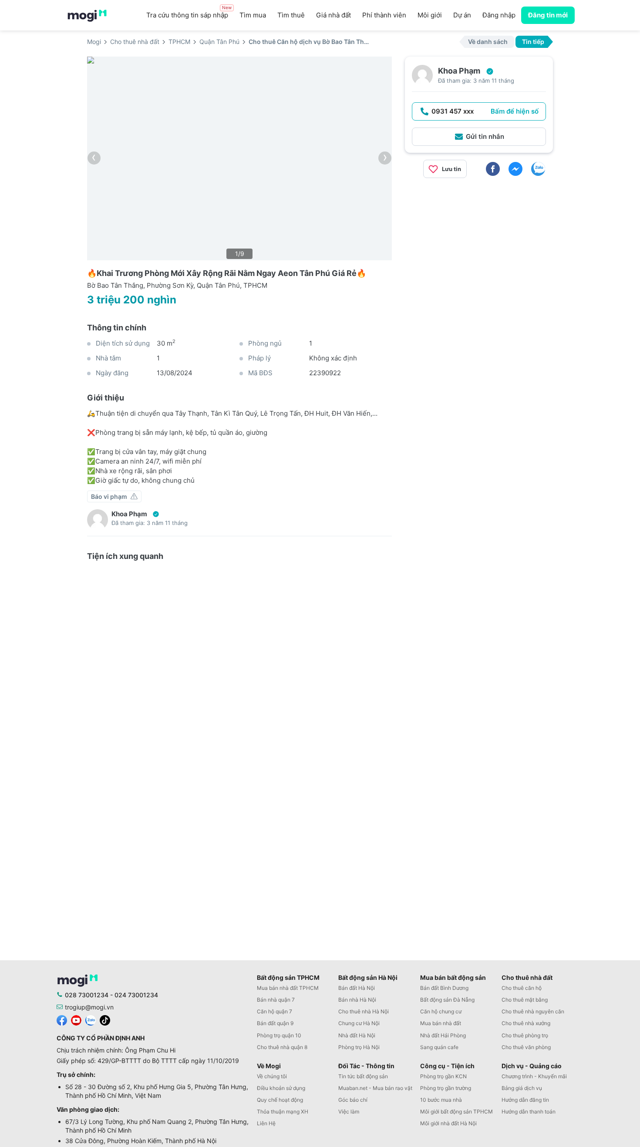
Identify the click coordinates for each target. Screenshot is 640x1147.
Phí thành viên (384, 15)
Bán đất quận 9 (275, 1023)
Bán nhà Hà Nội (357, 999)
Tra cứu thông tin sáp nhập (189, 13)
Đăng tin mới (548, 15)
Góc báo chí (352, 1100)
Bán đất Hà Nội (356, 988)
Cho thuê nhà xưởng (526, 1023)
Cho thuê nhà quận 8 (282, 1047)
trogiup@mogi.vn (89, 1007)
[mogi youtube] (76, 1019)
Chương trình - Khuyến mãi (534, 1076)
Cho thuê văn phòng (526, 1047)
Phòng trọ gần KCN (443, 1076)
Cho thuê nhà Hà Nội (363, 1011)
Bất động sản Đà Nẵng (447, 999)
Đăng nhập (498, 15)
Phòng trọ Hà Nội (359, 1047)
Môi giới (430, 15)
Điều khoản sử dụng (281, 1088)
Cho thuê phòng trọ (525, 1035)
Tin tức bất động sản (363, 1076)
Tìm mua (252, 15)
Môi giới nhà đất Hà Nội (448, 1123)
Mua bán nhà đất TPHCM (288, 988)
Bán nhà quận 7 (276, 999)
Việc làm (348, 1111)
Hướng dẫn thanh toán (529, 1111)
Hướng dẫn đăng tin (525, 1100)
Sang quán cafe (439, 1047)
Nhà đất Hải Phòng (443, 1035)
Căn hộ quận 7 (274, 1011)
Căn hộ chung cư (440, 1011)
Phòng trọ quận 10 (279, 1035)
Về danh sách (488, 41)
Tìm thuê (291, 15)
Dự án (462, 15)
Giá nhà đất (333, 15)
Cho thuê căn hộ (522, 988)
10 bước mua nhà (441, 1100)
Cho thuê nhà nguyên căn (533, 1011)
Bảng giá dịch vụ (522, 1088)
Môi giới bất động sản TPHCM (456, 1111)
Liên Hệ (266, 1123)
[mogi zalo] (90, 1019)
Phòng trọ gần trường (445, 1088)
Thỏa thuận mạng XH (282, 1111)
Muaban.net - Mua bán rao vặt (375, 1088)
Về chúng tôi (272, 1076)
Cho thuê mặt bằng (525, 999)
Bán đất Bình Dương (444, 988)
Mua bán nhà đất (440, 1023)
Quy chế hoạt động (280, 1100)
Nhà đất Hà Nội (356, 1035)
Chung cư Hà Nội (359, 1023)
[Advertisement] (479, 246)
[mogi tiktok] (105, 1019)
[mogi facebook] (62, 1019)
